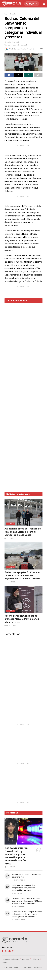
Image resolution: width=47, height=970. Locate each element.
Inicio (6, 14)
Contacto (5, 962)
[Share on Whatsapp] (28, 75)
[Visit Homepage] (11, 3)
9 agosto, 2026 (11, 625)
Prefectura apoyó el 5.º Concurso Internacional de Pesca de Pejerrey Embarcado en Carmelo (22, 575)
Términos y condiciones (10, 959)
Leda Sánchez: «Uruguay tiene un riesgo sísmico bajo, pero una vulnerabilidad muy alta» (25, 887)
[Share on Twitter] (18, 75)
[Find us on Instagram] (13, 951)
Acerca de (25, 959)
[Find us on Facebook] (2, 951)
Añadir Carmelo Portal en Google (20, 49)
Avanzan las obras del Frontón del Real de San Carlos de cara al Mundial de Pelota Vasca (23, 531)
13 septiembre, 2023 (12, 42)
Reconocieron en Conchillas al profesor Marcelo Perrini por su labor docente (22, 618)
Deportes (13, 14)
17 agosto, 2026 (11, 538)
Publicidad (35, 959)
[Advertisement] (23, 395)
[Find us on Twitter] (6, 951)
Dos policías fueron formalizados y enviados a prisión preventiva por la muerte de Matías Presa (16, 855)
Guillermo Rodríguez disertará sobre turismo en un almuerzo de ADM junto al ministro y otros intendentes (27, 901)
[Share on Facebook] (9, 75)
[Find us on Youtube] (10, 951)
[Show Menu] (44, 3)
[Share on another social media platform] (38, 75)
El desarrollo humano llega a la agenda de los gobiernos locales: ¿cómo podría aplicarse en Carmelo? (27, 914)
